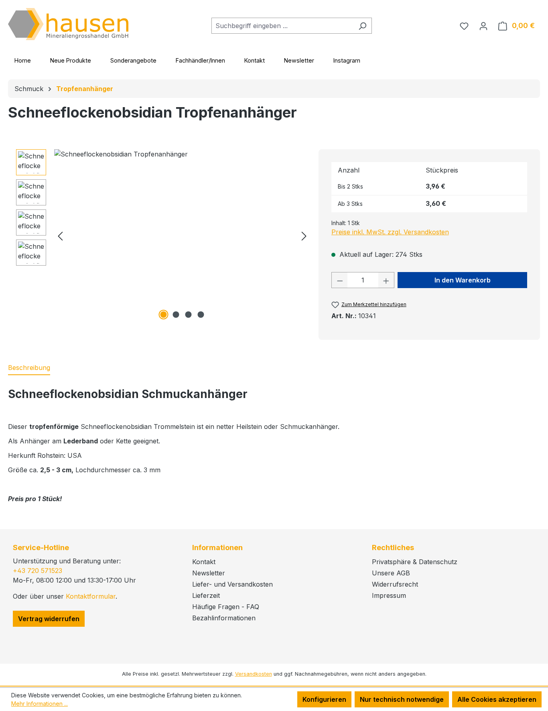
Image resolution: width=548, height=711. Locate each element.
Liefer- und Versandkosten (232, 584)
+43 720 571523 (37, 571)
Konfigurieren (324, 699)
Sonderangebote (133, 60)
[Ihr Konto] (483, 26)
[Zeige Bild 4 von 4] (200, 314)
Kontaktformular (91, 596)
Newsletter (299, 60)
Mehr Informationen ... (39, 703)
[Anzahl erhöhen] (386, 280)
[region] (163, 235)
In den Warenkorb (462, 280)
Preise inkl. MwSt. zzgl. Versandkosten (390, 232)
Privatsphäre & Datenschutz (414, 562)
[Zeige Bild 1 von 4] (163, 314)
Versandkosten (253, 674)
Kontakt (254, 60)
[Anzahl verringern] (339, 280)
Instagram (346, 60)
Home (22, 60)
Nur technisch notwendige (402, 699)
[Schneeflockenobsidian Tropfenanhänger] (182, 235)
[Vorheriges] (60, 236)
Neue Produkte (70, 60)
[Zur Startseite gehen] (68, 24)
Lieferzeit (206, 595)
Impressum (389, 595)
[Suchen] (362, 26)
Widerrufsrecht (395, 584)
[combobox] (282, 26)
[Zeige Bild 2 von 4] (176, 314)
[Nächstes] (304, 236)
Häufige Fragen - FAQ (225, 607)
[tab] (29, 368)
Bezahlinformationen (224, 618)
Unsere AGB (391, 573)
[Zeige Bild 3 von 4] (188, 314)
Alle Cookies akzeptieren (496, 699)
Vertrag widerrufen (48, 619)
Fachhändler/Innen (200, 60)
